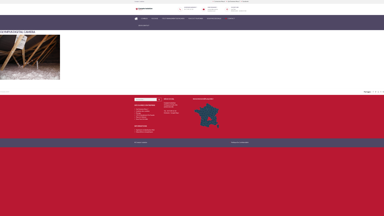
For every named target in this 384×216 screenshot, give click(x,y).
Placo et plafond (141, 117)
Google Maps (175, 113)
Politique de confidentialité (239, 142)
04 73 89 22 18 (171, 111)
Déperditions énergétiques (144, 132)
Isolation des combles (143, 111)
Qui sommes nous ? (142, 109)
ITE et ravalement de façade (145, 115)
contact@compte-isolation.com (213, 10)
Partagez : (367, 92)
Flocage (138, 113)
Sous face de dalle (142, 119)
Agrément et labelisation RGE (145, 130)
